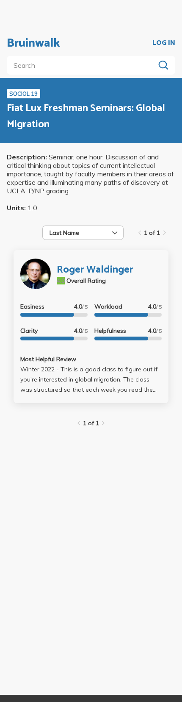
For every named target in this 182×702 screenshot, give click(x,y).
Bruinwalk (33, 43)
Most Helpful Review (48, 359)
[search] (83, 65)
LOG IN (163, 43)
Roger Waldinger (95, 270)
